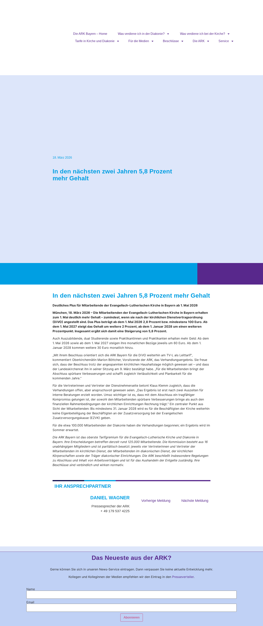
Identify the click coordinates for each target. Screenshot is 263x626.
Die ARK (199, 41)
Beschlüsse (171, 41)
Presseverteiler (183, 577)
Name (30, 589)
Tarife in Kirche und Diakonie (95, 41)
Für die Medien (138, 41)
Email (30, 602)
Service (224, 41)
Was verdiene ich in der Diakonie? (141, 33)
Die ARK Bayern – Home (90, 33)
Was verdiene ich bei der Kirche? (202, 33)
